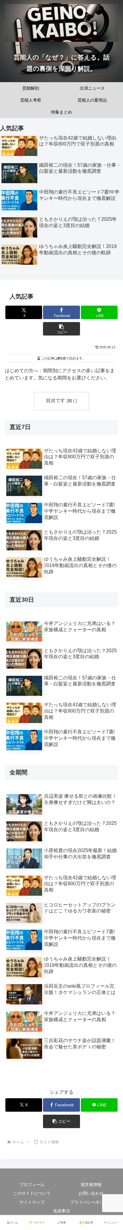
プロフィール (31, 1184)
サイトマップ (31, 1202)
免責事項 (61, 1210)
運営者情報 (91, 1184)
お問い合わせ (91, 1193)
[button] (61, 329)
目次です (55, 400)
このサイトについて (32, 1193)
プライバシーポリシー (91, 1202)
